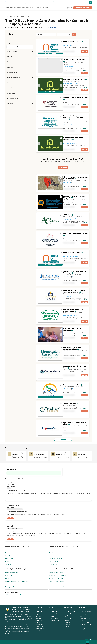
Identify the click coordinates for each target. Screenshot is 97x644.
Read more (10, 498)
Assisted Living (9, 578)
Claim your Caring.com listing (14, 595)
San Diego (8, 564)
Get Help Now (63, 167)
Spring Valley (9, 555)
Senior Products (39, 620)
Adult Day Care (9, 575)
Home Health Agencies (11, 572)
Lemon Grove (9, 558)
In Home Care (15, 16)
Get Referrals (54, 618)
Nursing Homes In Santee (56, 581)
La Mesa (7, 553)
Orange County (53, 555)
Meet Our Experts (70, 613)
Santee (7, 550)
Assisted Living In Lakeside (56, 584)
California (22, 16)
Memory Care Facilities (11, 587)
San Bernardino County (55, 558)
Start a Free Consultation (82, 7)
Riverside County (54, 553)
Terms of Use (19, 631)
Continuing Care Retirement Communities (17, 581)
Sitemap (37, 622)
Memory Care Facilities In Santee (58, 578)
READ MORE (53, 27)
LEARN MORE (85, 49)
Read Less (33, 447)
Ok (87, 642)
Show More (63, 439)
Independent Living (11, 584)
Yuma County (53, 564)
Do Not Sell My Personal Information (39, 630)
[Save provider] (61, 41)
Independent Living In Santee (57, 575)
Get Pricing (84, 51)
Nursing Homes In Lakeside (56, 587)
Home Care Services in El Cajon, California (20, 473)
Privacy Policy (39, 626)
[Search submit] (74, 34)
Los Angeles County (54, 561)
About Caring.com (70, 611)
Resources (38, 618)
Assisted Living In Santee (56, 572)
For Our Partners (55, 620)
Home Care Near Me (86, 622)
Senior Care (8, 16)
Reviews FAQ (69, 622)
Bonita (7, 561)
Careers (67, 624)
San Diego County (54, 550)
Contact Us (68, 626)
